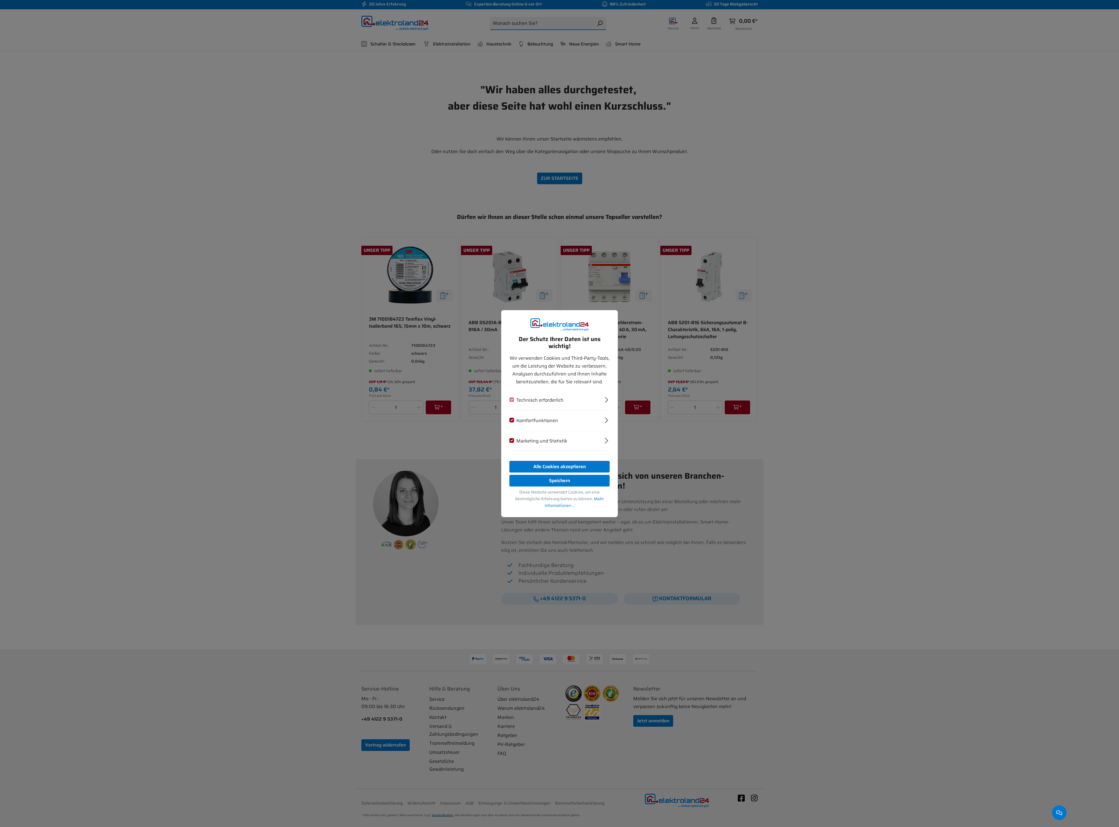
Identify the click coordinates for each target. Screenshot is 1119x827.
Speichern (559, 480)
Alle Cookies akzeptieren (559, 466)
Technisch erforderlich (540, 400)
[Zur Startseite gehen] (559, 324)
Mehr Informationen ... (574, 502)
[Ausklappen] (607, 399)
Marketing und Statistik (541, 441)
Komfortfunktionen (537, 420)
